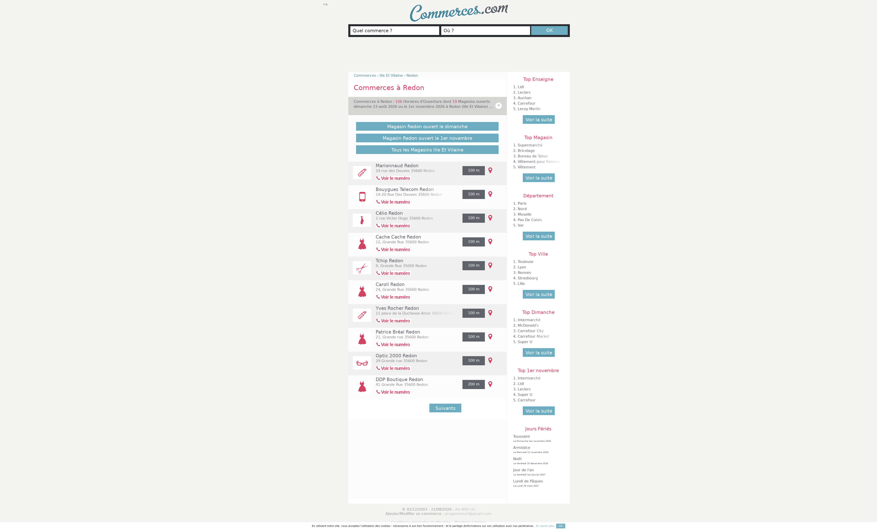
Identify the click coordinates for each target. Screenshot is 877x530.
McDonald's (528, 325)
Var (521, 225)
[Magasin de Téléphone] (360, 199)
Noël (530, 461)
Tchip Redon (389, 260)
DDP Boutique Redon (399, 379)
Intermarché (529, 320)
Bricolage (526, 150)
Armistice (530, 449)
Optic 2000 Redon (396, 355)
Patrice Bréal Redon (398, 332)
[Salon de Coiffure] (360, 271)
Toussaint (532, 438)
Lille (521, 283)
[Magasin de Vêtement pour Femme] (360, 247)
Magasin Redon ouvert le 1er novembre (427, 138)
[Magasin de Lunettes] (360, 366)
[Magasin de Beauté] (360, 176)
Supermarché (530, 145)
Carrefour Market (533, 336)
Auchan (524, 98)
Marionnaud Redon (397, 165)
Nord (522, 209)
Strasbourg (528, 278)
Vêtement (527, 167)
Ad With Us (465, 509)
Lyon (522, 267)
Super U (525, 342)
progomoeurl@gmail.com (468, 513)
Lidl (521, 87)
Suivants (445, 408)
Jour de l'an (529, 472)
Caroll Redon (390, 284)
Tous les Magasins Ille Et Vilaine (427, 150)
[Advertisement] (459, 56)
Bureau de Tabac (533, 156)
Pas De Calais (530, 220)
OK (549, 30)
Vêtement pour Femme (539, 161)
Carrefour (527, 103)
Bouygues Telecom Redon (405, 189)
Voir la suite (539, 119)
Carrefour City (531, 331)
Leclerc (524, 92)
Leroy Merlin (529, 109)
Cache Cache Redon (398, 237)
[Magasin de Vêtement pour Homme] (360, 223)
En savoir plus (545, 526)
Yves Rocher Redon (397, 308)
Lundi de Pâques (528, 483)
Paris (522, 203)
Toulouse (526, 262)
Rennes (524, 272)
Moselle (524, 214)
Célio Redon (389, 213)
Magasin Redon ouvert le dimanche (427, 126)
